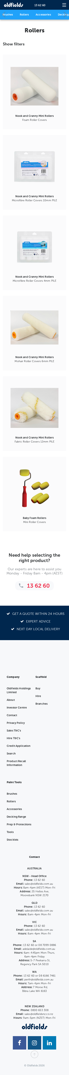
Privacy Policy (16, 723)
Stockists (12, 839)
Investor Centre (17, 707)
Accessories (43, 14)
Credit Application (19, 746)
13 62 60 (39, 5)
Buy (37, 688)
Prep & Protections (19, 824)
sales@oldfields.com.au (39, 883)
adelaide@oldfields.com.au (39, 949)
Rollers (24, 14)
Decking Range (16, 816)
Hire (38, 696)
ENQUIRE (34, 117)
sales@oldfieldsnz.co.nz (39, 1014)
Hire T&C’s (13, 738)
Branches (41, 703)
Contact (12, 715)
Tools (10, 832)
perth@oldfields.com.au (38, 979)
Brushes (7, 14)
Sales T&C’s (14, 730)
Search (11, 753)
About (11, 700)
